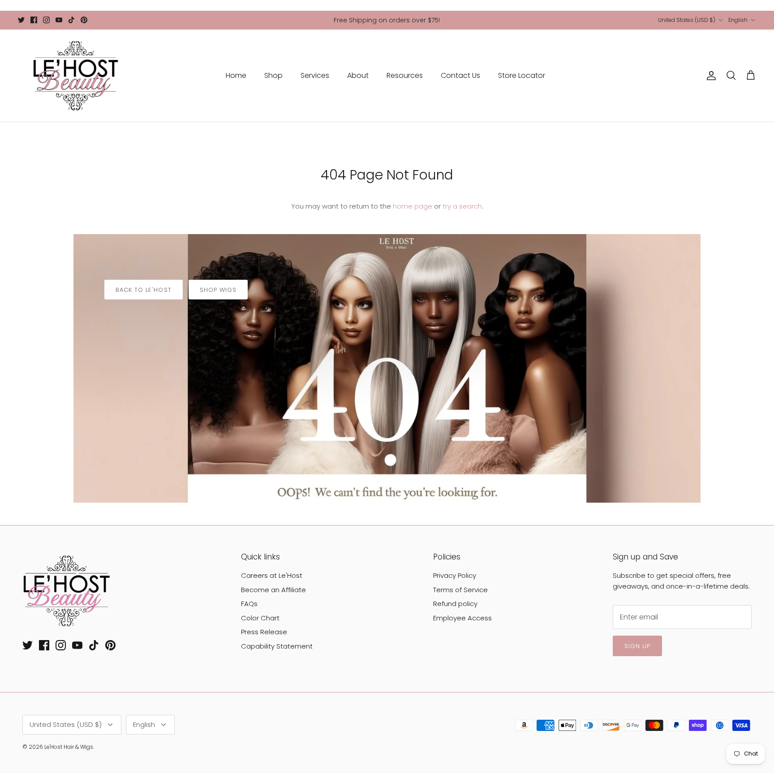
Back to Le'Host (144, 290)
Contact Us (460, 75)
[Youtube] (59, 20)
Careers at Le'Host (271, 575)
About (358, 75)
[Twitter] (21, 20)
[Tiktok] (71, 20)
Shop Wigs (218, 290)
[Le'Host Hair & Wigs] (75, 75)
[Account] (709, 75)
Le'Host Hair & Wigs (68, 747)
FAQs (249, 603)
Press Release (264, 631)
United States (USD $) (686, 20)
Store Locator (521, 75)
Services (315, 75)
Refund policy (455, 603)
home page (412, 206)
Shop (273, 75)
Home (236, 75)
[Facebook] (33, 20)
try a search (462, 206)
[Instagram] (46, 20)
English (738, 20)
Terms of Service (460, 589)
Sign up (637, 646)
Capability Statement (277, 646)
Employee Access (462, 618)
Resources (405, 75)
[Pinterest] (84, 20)
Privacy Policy (454, 575)
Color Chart (260, 618)
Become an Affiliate (273, 589)
